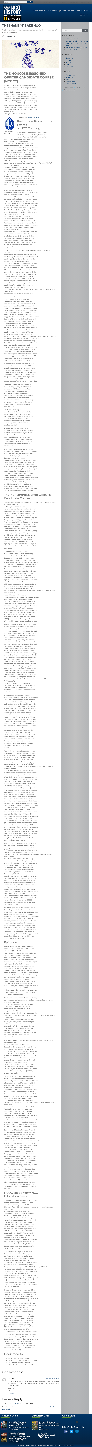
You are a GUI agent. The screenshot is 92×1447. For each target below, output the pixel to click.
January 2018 (70, 81)
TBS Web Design (72, 2)
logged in (15, 1403)
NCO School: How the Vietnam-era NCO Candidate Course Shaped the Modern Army (49, 1424)
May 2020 (69, 77)
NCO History (52, 11)
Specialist (69, 67)
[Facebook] (66, 1431)
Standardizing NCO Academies (77, 41)
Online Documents (67, 11)
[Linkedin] (77, 1431)
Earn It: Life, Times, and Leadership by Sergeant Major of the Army (17, 1423)
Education (69, 58)
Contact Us (84, 15)
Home (35, 11)
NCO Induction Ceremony (75, 39)
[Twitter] (71, 1431)
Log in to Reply (11, 1393)
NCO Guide (47, 2)
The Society (41, 11)
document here (33, 117)
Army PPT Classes (59, 2)
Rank (68, 64)
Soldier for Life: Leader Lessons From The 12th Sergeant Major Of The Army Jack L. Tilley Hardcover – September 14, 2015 (19, 1436)
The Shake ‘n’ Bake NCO (74, 50)
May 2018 (69, 79)
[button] (76, 1421)
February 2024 (71, 75)
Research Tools (82, 11)
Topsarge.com (84, 2)
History (68, 60)
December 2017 (71, 84)
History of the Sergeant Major (76, 47)
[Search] (30, 2)
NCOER (68, 62)
